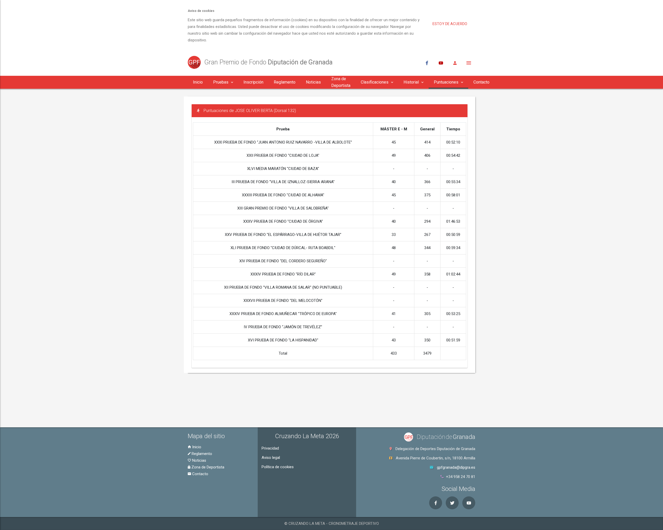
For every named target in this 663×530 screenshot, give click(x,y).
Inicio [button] (198, 82)
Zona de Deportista (207, 467)
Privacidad (270, 448)
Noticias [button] (313, 82)
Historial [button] (411, 82)
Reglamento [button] (285, 82)
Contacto (199, 474)
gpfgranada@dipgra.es (456, 467)
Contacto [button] (481, 82)
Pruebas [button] (220, 82)
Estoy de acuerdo (450, 24)
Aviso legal (271, 457)
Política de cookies (278, 467)
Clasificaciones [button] (374, 82)
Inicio (196, 447)
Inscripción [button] (253, 82)
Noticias (198, 460)
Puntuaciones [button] (446, 82)
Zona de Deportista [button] (340, 82)
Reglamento (201, 453)
